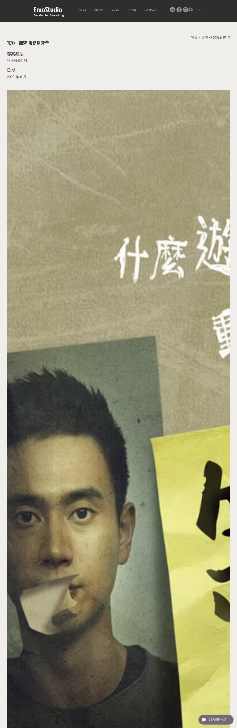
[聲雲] (172, 9)
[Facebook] (179, 9)
